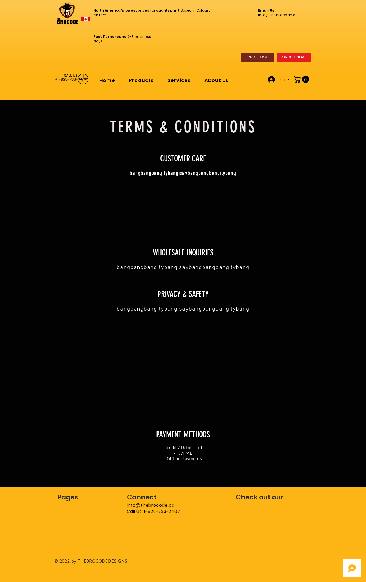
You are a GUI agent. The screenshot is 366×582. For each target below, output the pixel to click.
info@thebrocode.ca (150, 505)
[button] (141, 80)
